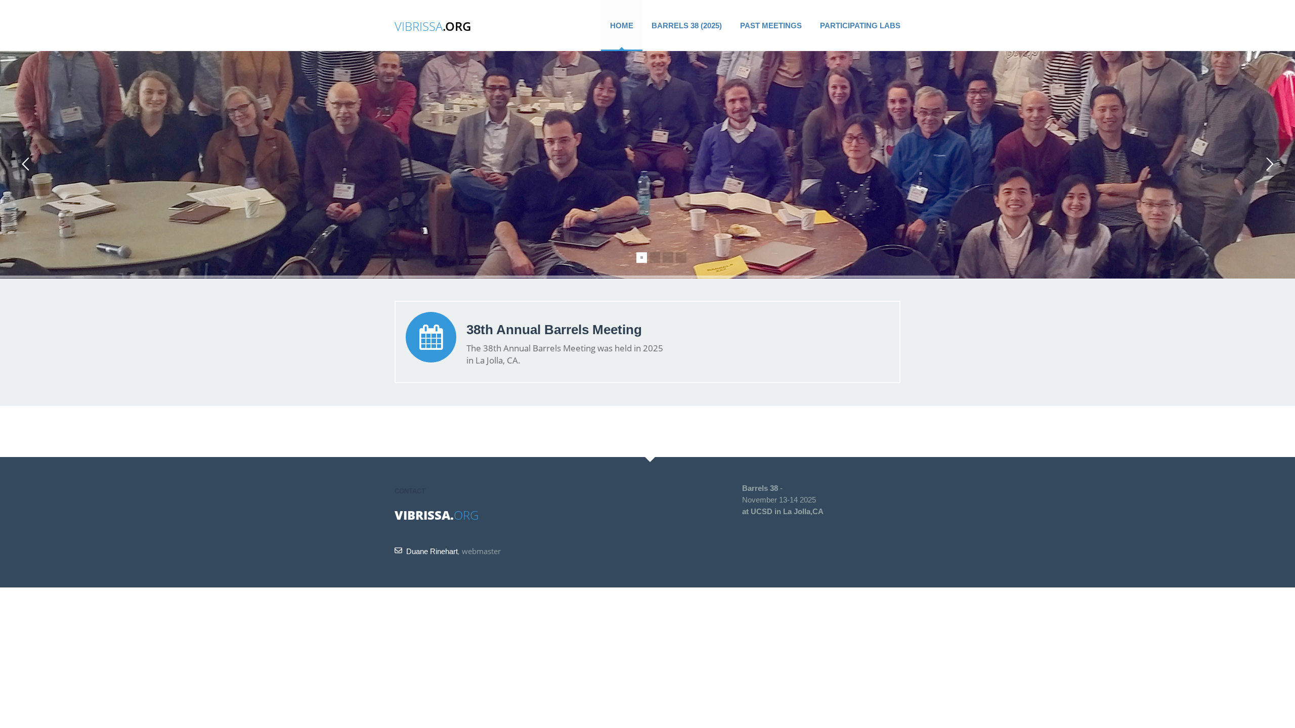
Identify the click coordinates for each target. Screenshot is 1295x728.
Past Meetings (771, 25)
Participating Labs (860, 25)
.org (433, 26)
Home (621, 25)
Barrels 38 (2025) (687, 25)
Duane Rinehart (432, 551)
